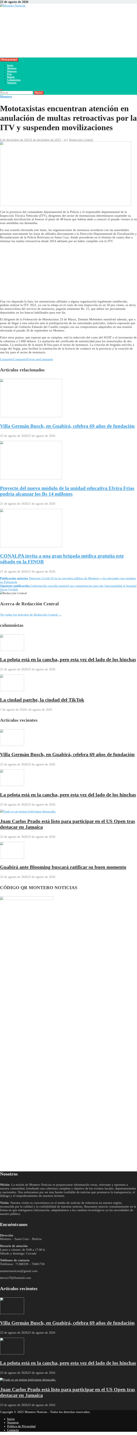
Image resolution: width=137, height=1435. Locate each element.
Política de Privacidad (21, 1426)
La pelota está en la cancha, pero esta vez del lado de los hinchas (68, 659)
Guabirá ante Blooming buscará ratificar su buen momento (63, 867)
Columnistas (14, 80)
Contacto (13, 1430)
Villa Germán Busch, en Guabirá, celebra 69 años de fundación (67, 426)
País (9, 74)
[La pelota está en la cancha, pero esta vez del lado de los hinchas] (12, 650)
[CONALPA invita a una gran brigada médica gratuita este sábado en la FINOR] (31, 546)
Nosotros (11, 82)
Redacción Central (81, 139)
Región (11, 77)
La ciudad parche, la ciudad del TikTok (42, 700)
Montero (11, 68)
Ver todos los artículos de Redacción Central (31, 614)
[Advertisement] (68, 32)
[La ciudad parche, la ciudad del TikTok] (12, 690)
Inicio (10, 65)
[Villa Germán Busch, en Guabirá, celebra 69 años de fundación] (31, 416)
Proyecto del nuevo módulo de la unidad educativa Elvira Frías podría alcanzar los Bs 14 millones (67, 491)
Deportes (12, 71)
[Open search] (1, 89)
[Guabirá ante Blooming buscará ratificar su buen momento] (12, 857)
